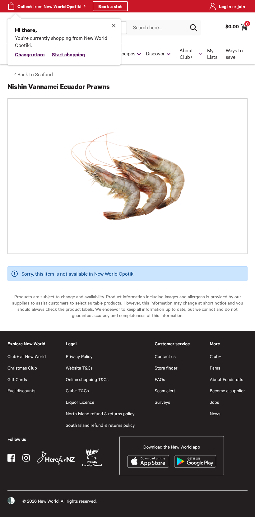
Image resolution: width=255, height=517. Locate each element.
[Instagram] (26, 458)
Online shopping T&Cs (87, 379)
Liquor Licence (80, 402)
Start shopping (68, 54)
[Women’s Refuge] (11, 501)
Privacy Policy (79, 356)
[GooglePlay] (195, 461)
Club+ (215, 356)
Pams (215, 368)
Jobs (214, 402)
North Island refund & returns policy (100, 414)
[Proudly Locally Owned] (92, 458)
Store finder (166, 368)
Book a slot (110, 6)
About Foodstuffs (226, 379)
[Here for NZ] (56, 458)
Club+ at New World (26, 356)
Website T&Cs (79, 368)
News (215, 414)
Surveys (162, 402)
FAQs (160, 379)
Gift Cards (17, 379)
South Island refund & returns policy (100, 425)
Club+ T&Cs (77, 391)
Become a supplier (227, 391)
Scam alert (165, 391)
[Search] (193, 27)
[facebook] (11, 458)
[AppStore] (148, 461)
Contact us (165, 356)
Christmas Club (22, 368)
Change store (29, 54)
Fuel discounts (21, 391)
